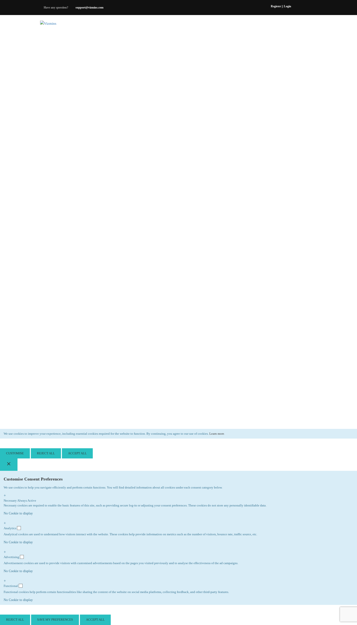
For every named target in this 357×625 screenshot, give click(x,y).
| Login (286, 6)
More (275, 23)
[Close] (8, 464)
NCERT (173, 23)
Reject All (46, 453)
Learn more (216, 433)
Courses (251, 23)
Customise (15, 453)
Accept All (77, 453)
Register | (276, 6)
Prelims (224, 23)
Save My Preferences (55, 619)
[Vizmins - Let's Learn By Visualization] (59, 23)
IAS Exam (197, 23)
